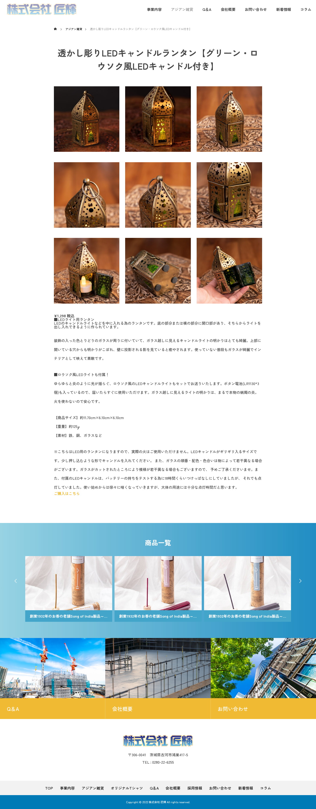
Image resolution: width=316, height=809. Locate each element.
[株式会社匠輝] (41, 9)
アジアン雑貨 (182, 9)
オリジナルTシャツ (127, 788)
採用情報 (194, 788)
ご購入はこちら (67, 493)
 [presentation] (300, 581)
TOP (49, 788)
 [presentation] (15, 581)
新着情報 (283, 9)
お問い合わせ (256, 9)
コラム (305, 9)
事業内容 (154, 9)
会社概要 (228, 9)
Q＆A (206, 9)
